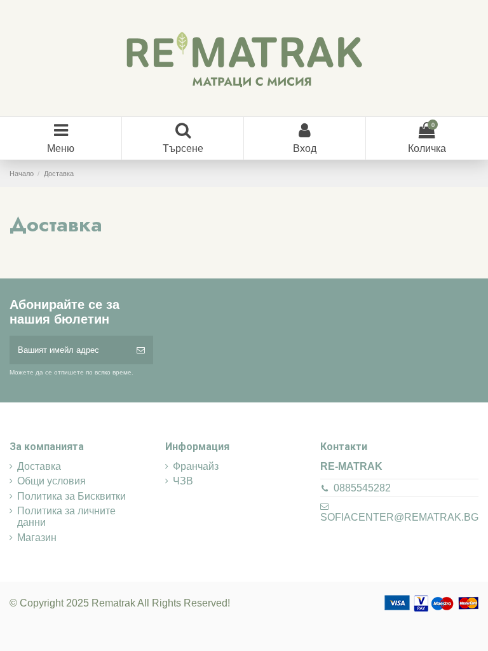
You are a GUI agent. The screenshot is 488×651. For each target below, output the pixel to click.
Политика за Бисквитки (71, 496)
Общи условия (51, 481)
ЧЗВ (183, 481)
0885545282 (362, 488)
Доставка (39, 466)
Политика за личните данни (66, 516)
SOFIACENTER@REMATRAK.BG (399, 517)
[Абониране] (140, 350)
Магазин (37, 537)
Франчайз (196, 466)
